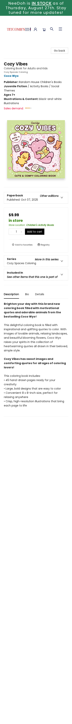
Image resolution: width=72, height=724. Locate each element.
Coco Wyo (11, 76)
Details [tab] (39, 294)
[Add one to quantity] (21, 232)
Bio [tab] (27, 294)
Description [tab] (11, 294)
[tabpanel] (36, 359)
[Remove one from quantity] (11, 232)
